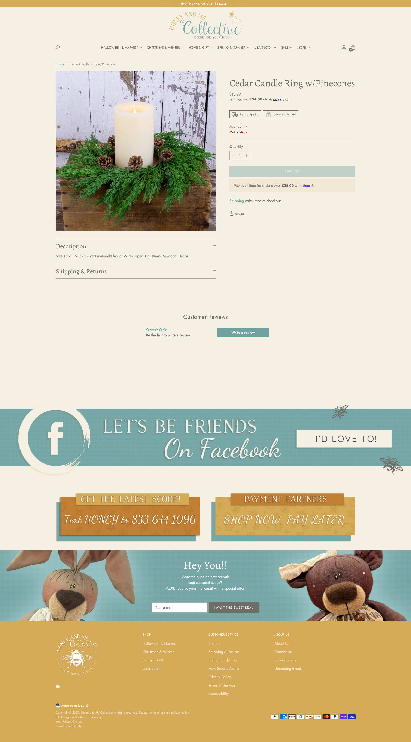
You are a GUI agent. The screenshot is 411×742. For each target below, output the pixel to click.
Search (214, 643)
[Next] (244, 3)
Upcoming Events (288, 668)
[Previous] (166, 3)
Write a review (243, 332)
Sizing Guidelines (222, 660)
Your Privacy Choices (69, 721)
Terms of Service (221, 685)
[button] (292, 99)
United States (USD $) (74, 705)
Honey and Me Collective (96, 712)
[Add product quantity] (246, 155)
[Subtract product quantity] (233, 155)
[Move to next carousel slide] (351, 377)
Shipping (236, 201)
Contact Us (283, 652)
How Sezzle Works (223, 668)
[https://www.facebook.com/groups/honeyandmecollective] (205, 438)
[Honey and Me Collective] (205, 25)
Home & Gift (153, 660)
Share (240, 214)
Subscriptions (285, 660)
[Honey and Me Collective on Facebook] (58, 687)
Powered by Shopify (68, 726)
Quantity (236, 146)
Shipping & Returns (223, 652)
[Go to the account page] (344, 47)
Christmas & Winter (158, 652)
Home (60, 64)
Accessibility (218, 693)
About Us (281, 643)
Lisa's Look (151, 668)
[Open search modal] (58, 47)
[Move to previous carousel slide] (341, 378)
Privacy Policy (219, 677)
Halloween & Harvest (159, 643)
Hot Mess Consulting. (88, 717)
